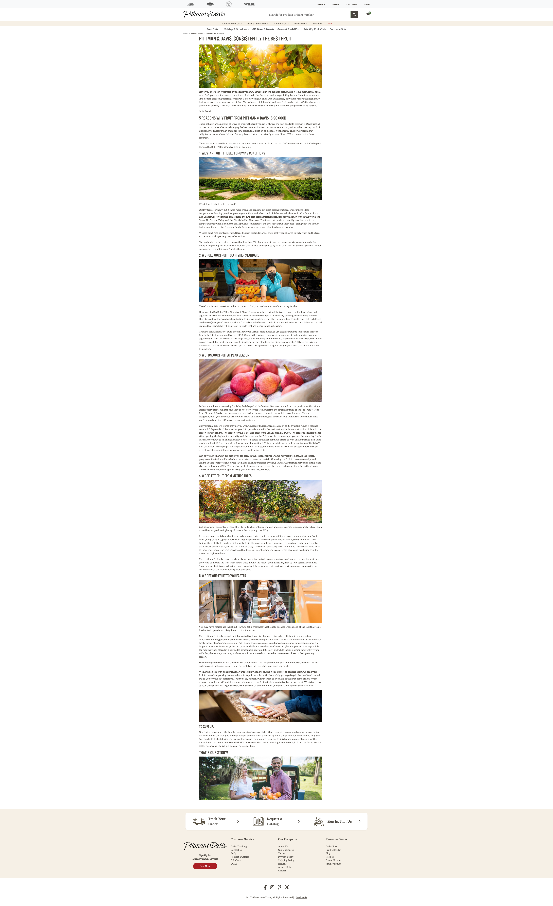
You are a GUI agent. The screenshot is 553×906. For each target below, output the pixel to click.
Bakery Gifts (300, 23)
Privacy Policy (285, 856)
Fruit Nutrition (333, 863)
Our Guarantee (286, 849)
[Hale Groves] (191, 4)
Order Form (332, 846)
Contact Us (236, 849)
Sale (329, 23)
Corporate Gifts (338, 29)
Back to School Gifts (257, 23)
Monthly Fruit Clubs (315, 29)
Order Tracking (351, 4)
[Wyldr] (249, 4)
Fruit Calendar (333, 849)
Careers (282, 870)
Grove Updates (333, 860)
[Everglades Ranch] (229, 4)
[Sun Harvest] (210, 4)
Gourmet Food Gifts (288, 29)
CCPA (234, 863)
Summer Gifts (281, 23)
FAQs (233, 853)
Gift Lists (335, 4)
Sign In (367, 4)
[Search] (354, 14)
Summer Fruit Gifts (231, 23)
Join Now (205, 866)
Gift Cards (321, 4)
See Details (301, 897)
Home (185, 33)
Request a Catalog (240, 856)
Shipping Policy (286, 860)
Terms (281, 853)
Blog (328, 853)
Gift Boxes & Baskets (263, 29)
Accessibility (284, 867)
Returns (282, 863)
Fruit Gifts (213, 29)
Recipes (330, 856)
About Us (283, 846)
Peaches (317, 23)
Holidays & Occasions (235, 29)
